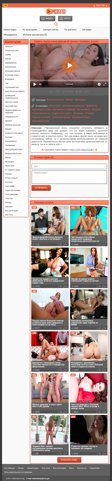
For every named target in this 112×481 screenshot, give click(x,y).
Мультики (9, 166)
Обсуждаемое (10, 35)
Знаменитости (11, 117)
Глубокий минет (41, 113)
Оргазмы (78, 113)
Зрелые (8, 121)
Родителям (95, 468)
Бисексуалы (10, 67)
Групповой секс (12, 87)
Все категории (11, 211)
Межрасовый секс (13, 153)
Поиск (21, 468)
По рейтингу (70, 29)
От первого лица (12, 170)
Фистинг (9, 207)
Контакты (81, 468)
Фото (71, 468)
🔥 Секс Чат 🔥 (100, 5)
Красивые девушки (73, 105)
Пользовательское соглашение (18, 472)
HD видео (87, 29)
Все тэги (46, 468)
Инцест (8, 129)
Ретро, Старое (11, 178)
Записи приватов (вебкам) (13, 111)
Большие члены (12, 75)
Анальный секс (12, 50)
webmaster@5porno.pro (41, 479)
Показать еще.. (69, 460)
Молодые (9, 162)
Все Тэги (9, 215)
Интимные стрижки (64, 109)
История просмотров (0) (35, 35)
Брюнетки (92, 105)
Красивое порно (81, 117)
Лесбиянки (10, 145)
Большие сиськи (12, 71)
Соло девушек (11, 194)
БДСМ (8, 59)
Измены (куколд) (13, 125)
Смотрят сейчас (50, 29)
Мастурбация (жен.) (14, 149)
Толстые (9, 198)
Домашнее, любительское (11, 96)
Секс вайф (9, 186)
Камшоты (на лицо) (14, 133)
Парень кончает (41, 117)
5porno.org (20, 479)
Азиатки (9, 46)
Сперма (89, 113)
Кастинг (8, 137)
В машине (9, 79)
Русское (8, 182)
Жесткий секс (11, 106)
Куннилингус (11, 141)
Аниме (8, 55)
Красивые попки (41, 109)
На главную (9, 468)
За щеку (96, 109)
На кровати (83, 109)
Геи (6, 83)
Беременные (10, 63)
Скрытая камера (12, 190)
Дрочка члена (11, 102)
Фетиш (8, 202)
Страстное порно (61, 113)
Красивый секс (40, 121)
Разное (8, 174)
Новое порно (10, 29)
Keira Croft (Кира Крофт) (82, 149)
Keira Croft (55, 105)
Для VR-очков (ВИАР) (15, 91)
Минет (8, 157)
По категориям (30, 29)
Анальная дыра (61, 117)
